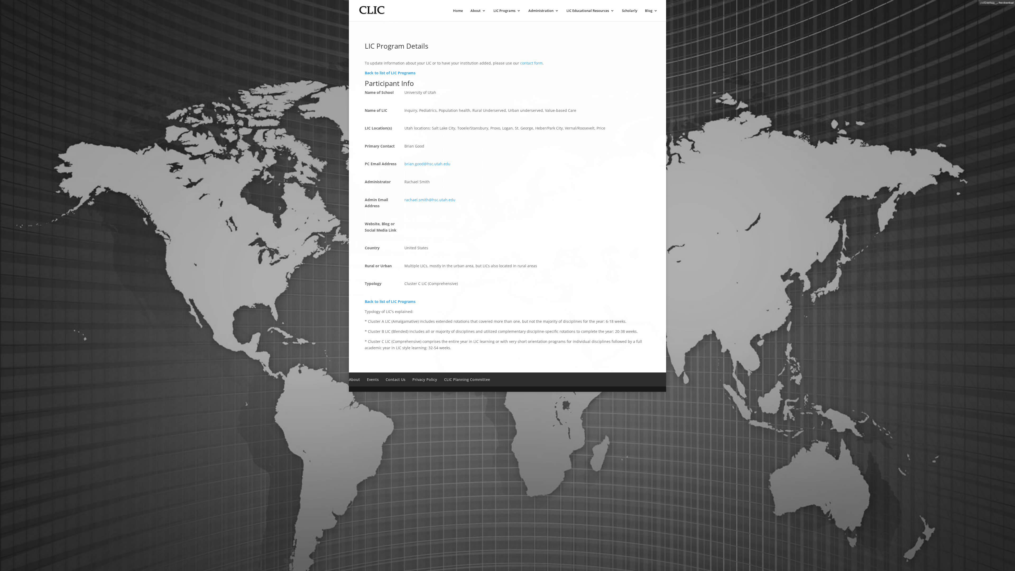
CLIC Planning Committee (467, 379)
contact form (531, 63)
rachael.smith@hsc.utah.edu (429, 199)
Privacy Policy (424, 379)
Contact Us (395, 379)
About (475, 11)
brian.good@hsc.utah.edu (427, 163)
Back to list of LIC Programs (390, 72)
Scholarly (629, 11)
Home (458, 11)
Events (373, 379)
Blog (648, 11)
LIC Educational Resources (587, 11)
